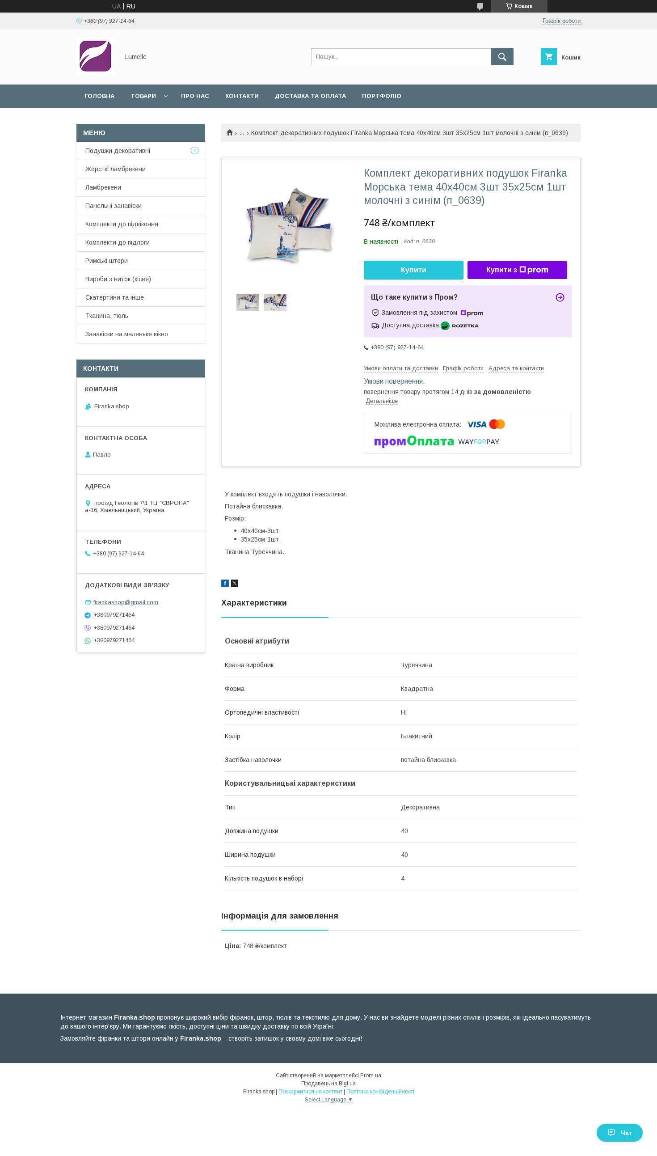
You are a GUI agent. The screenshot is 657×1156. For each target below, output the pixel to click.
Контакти (242, 96)
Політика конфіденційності (380, 1091)
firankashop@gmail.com (125, 602)
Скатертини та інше (114, 297)
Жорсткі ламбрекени (115, 169)
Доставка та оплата (310, 96)
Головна (99, 96)
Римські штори (106, 260)
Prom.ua (370, 1075)
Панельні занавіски (113, 205)
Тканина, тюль (106, 315)
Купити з (501, 270)
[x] (234, 584)
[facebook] (225, 584)
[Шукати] (502, 56)
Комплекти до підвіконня (121, 224)
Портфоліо (381, 96)
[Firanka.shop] (95, 72)
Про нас (195, 96)
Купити (413, 270)
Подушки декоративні (117, 150)
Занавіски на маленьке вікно (126, 334)
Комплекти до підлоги (117, 242)
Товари (143, 96)
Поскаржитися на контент (310, 1091)
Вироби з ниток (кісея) (118, 279)
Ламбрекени (103, 187)
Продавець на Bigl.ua (328, 1083)
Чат (626, 1132)
